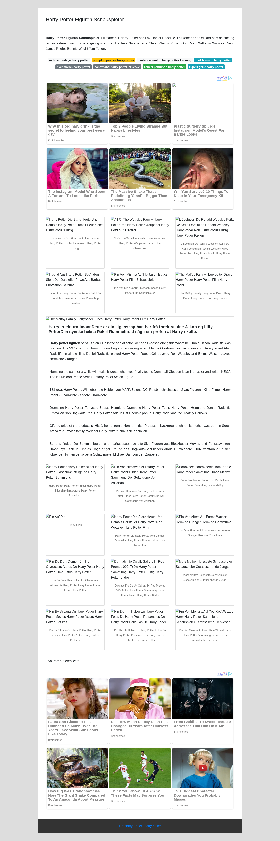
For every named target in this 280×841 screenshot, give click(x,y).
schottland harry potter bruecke (117, 67)
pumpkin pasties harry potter (113, 60)
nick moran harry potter (73, 67)
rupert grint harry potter (206, 67)
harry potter (153, 826)
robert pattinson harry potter (164, 67)
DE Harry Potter (130, 826)
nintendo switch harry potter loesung (164, 60)
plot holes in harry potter (213, 60)
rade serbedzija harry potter (69, 60)
